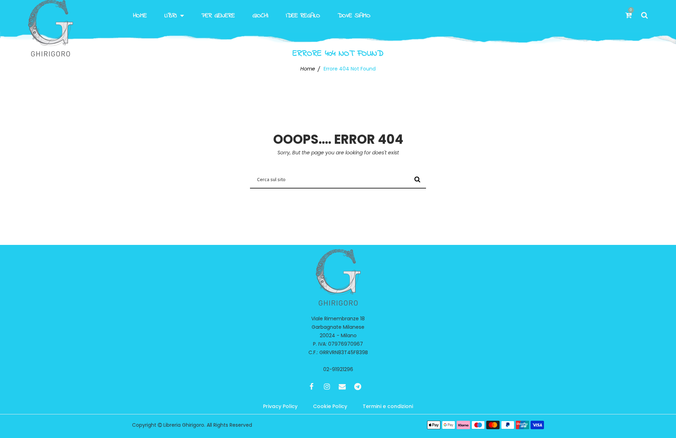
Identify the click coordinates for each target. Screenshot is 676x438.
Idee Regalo (303, 15)
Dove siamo (354, 15)
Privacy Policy (280, 406)
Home (140, 15)
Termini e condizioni (388, 406)
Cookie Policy (330, 406)
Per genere (218, 15)
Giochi (260, 15)
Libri (170, 15)
